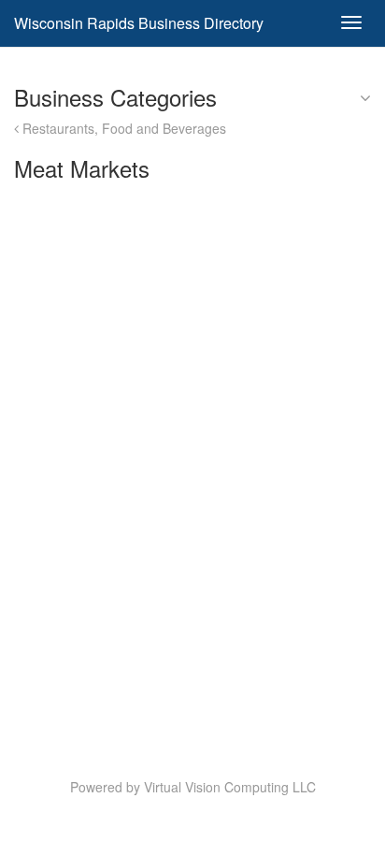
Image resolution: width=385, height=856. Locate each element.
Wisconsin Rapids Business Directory (139, 23)
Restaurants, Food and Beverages (122, 128)
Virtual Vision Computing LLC (230, 786)
